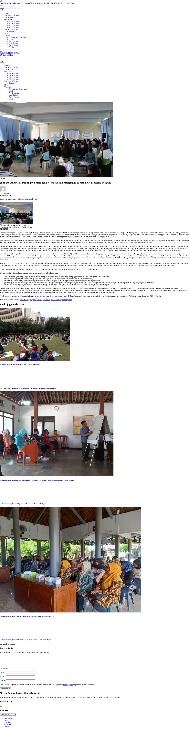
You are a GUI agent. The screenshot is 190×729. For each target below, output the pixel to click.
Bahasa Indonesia (31, 199)
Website (2, 680)
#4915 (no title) (14, 27)
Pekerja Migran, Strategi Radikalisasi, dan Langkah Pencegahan (20, 364)
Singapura (12, 31)
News (2, 3)
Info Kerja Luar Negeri (12, 15)
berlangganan (68, 685)
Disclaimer (8, 718)
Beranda (7, 13)
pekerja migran (37, 300)
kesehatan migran (26, 300)
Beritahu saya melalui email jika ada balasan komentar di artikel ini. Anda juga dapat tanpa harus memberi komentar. (49, 685)
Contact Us (8, 724)
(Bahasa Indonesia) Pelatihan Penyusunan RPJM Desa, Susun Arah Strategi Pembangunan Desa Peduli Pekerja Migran (37, 480)
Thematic (7, 35)
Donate (6, 726)
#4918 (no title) (14, 23)
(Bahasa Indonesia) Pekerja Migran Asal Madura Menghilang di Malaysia (23, 504)
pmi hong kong (66, 300)
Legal (11, 39)
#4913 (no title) (14, 25)
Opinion (12, 47)
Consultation (13, 43)
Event (6, 3)
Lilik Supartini (5, 193)
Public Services (14, 45)
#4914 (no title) (14, 21)
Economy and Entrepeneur (18, 37)
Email (2, 676)
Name (2, 672)
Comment (4, 668)
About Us (7, 722)
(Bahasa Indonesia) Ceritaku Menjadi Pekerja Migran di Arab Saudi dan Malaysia (25, 639)
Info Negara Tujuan (11, 29)
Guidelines (8, 19)
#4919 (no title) (14, 41)
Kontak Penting (9, 17)
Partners (7, 720)
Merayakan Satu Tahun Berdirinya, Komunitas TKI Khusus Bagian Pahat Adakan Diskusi (28, 388)
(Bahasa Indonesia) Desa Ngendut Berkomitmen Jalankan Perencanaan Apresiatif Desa (27, 616)
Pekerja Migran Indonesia (52, 300)
